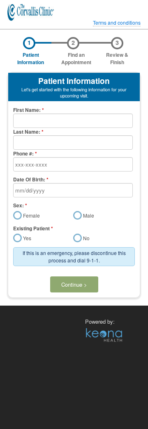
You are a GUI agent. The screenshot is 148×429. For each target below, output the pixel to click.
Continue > (74, 284)
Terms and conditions (117, 22)
